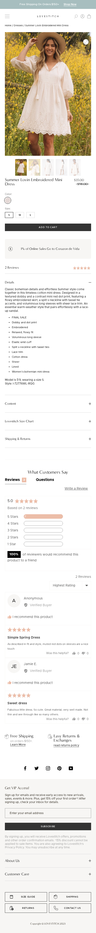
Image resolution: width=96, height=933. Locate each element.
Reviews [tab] (15, 480)
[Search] (76, 16)
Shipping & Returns (17, 439)
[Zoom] (86, 42)
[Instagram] (48, 768)
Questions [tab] (45, 480)
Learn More (18, 744)
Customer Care (17, 874)
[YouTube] (71, 768)
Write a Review (76, 488)
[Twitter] (36, 768)
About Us (12, 860)
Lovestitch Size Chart (19, 421)
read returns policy (66, 745)
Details (9, 282)
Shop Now (70, 4)
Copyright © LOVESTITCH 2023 (47, 923)
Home (8, 25)
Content (10, 403)
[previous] (3, 4)
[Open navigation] (7, 16)
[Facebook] (25, 768)
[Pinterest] (59, 768)
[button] (48, 267)
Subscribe (48, 826)
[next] (92, 4)
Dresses (18, 25)
